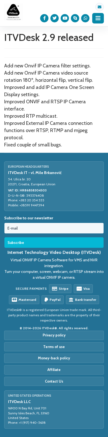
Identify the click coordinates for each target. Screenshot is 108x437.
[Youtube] (65, 18)
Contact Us (54, 381)
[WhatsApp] (85, 18)
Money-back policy (54, 358)
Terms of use (54, 346)
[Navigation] (98, 18)
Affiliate (54, 369)
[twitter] (55, 18)
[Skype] (75, 18)
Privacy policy (54, 335)
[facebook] (44, 18)
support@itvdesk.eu (100, 7)
